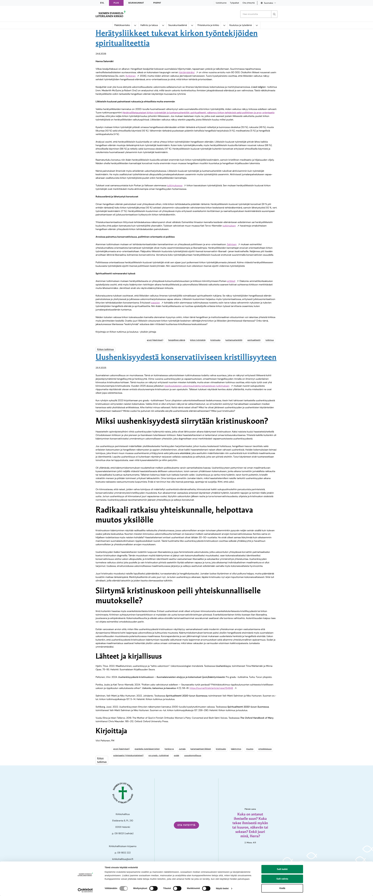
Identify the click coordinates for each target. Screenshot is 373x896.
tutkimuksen (229, 225)
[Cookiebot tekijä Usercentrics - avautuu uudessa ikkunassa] (85, 890)
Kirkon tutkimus (105, 349)
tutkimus (269, 340)
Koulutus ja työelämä (240, 25)
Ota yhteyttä (248, 3)
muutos (249, 749)
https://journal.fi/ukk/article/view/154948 (211, 688)
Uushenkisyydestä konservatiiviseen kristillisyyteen (186, 358)
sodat (176, 755)
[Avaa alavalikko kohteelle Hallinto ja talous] (163, 25)
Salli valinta (282, 878)
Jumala (182, 749)
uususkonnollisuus (192, 755)
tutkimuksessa (174, 185)
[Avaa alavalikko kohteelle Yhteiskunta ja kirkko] (224, 25)
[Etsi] (274, 14)
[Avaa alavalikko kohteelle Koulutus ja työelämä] (256, 25)
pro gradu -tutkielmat (158, 755)
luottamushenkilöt (233, 340)
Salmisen (232, 244)
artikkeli (231, 281)
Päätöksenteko (122, 25)
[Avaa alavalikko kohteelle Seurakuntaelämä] (192, 25)
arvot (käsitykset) (155, 340)
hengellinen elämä (176, 340)
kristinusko (215, 340)
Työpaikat (234, 3)
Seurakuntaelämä (177, 25)
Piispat (157, 3)
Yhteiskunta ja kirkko (208, 25)
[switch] (153, 888)
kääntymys (236, 749)
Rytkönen (131, 75)
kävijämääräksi (187, 72)
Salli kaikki (282, 869)
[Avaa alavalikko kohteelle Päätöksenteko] (135, 25)
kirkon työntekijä (197, 340)
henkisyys (169, 749)
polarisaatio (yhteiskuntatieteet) (128, 755)
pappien (155, 302)
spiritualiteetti (254, 340)
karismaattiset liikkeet (201, 749)
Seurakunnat (136, 3)
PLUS (116, 3)
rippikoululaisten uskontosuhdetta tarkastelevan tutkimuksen (196, 385)
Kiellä (282, 888)
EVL (102, 3)
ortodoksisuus (265, 749)
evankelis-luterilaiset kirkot (147, 749)
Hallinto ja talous (149, 25)
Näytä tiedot (222, 888)
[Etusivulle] (111, 13)
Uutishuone (221, 3)
